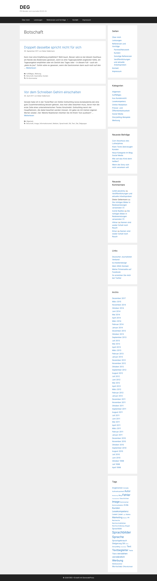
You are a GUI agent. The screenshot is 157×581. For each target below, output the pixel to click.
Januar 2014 (117, 328)
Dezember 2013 (119, 331)
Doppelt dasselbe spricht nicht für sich (52, 47)
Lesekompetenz (119, 101)
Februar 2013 (118, 354)
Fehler (126, 495)
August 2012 (117, 373)
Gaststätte (38, 76)
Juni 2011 (116, 419)
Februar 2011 (117, 432)
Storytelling (116, 547)
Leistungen (38, 20)
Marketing (117, 517)
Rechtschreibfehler (119, 523)
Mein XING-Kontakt (120, 266)
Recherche (116, 520)
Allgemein (29, 121)
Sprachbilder (121, 532)
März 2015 (116, 302)
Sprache (118, 537)
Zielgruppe (83, 123)
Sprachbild (117, 528)
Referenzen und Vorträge (56, 20)
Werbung (38, 74)
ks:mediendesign (119, 263)
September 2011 (119, 409)
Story (126, 543)
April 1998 (116, 467)
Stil (70, 123)
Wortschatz (117, 566)
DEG (25, 7)
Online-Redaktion (119, 105)
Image (36, 123)
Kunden (45, 76)
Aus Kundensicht (119, 98)
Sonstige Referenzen (123, 56)
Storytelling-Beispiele (121, 117)
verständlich (118, 557)
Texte (131, 550)
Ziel (77, 123)
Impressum (86, 20)
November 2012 (119, 363)
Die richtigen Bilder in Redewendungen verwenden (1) (121, 205)
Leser (120, 514)
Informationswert (46, 123)
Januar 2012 (117, 396)
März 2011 (116, 428)
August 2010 (117, 451)
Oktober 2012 (118, 367)
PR (128, 518)
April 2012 (116, 386)
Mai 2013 (116, 344)
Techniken (123, 547)
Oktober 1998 (118, 461)
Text (73, 123)
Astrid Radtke (118, 211)
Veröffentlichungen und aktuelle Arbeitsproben (122, 62)
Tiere (114, 554)
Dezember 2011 (118, 399)
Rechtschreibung (118, 526)
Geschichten (124, 498)
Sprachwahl (63, 123)
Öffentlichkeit (128, 567)
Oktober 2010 (118, 445)
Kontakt (75, 20)
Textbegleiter (120, 550)
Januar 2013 (117, 357)
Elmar (114, 231)
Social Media (117, 114)
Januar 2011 (117, 435)
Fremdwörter (115, 498)
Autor (127, 491)
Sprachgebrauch (119, 540)
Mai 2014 (116, 315)
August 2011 (117, 412)
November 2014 (119, 305)
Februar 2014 (118, 324)
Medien (125, 518)
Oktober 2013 (118, 334)
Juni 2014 (116, 311)
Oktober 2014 (118, 308)
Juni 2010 (116, 458)
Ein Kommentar (31, 78)
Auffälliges (30, 74)
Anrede (125, 488)
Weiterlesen (31, 68)
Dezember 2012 (119, 360)
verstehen (122, 553)
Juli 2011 (116, 415)
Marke (128, 514)
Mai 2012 (116, 383)
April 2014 (116, 318)
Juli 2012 (116, 376)
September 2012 (119, 370)
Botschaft (29, 76)
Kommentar (124, 502)
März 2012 (116, 389)
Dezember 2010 (119, 438)
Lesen (114, 514)
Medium (56, 123)
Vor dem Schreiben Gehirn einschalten (52, 92)
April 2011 (116, 425)
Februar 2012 (117, 393)
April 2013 (116, 347)
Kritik (126, 505)
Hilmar (115, 222)
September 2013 (119, 337)
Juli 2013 (116, 341)
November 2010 (119, 441)
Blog (120, 495)
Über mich (26, 20)
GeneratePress (88, 578)
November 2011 (119, 402)
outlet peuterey (118, 191)
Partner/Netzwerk (121, 50)
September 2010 (119, 448)
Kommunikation (117, 505)
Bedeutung (115, 495)
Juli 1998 (116, 464)
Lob (124, 514)
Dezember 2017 (119, 298)
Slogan (127, 526)
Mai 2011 (116, 422)
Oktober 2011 (118, 406)
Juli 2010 (116, 454)
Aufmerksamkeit (118, 491)
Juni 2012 (116, 380)
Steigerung (117, 543)
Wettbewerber (117, 564)
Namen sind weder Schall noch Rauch (121, 225)
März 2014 (116, 321)
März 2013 (116, 350)
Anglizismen (117, 488)
